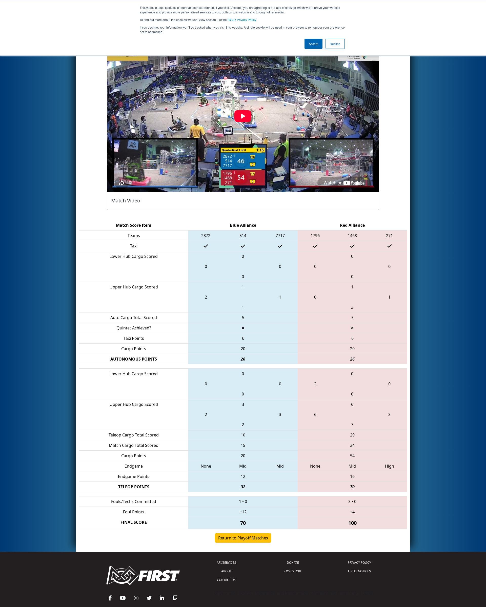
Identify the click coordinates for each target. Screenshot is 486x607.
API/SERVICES (226, 562)
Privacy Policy (242, 19)
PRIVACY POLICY (359, 562)
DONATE (293, 562)
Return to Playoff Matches (243, 538)
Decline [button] (335, 43)
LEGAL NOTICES (359, 571)
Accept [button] (313, 43)
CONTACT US (226, 580)
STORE (293, 571)
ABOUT (226, 571)
